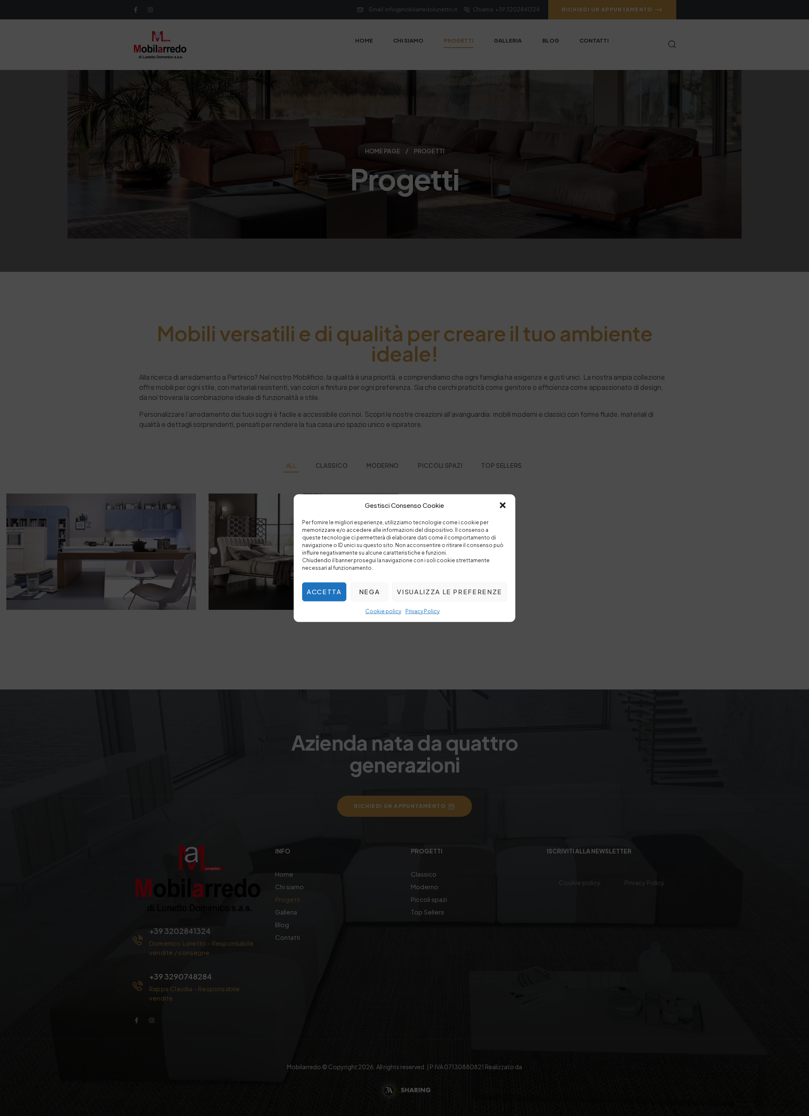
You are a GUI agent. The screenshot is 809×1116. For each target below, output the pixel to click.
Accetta (324, 592)
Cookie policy (383, 611)
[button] (502, 505)
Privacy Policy (422, 611)
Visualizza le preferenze (449, 592)
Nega (369, 592)
